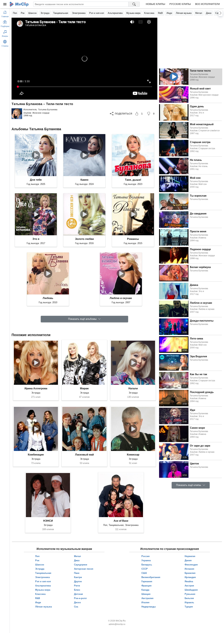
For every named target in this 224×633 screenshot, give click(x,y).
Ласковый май (84, 454)
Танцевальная (60, 13)
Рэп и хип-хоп (96, 13)
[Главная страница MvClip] (19, 4)
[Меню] (5, 4)
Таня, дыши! (133, 179)
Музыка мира (133, 13)
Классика (149, 13)
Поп (15, 13)
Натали (133, 388)
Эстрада (44, 13)
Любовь (48, 298)
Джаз (208, 13)
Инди (169, 13)
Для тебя (36, 179)
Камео (84, 179)
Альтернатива (115, 13)
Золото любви (84, 238)
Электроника (78, 13)
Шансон (32, 13)
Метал (198, 13)
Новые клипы (155, 4)
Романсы (133, 238)
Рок (22, 13)
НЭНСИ (48, 520)
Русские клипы (180, 4)
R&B (160, 13)
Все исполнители (207, 4)
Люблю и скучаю (121, 298)
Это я (35, 238)
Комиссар (133, 454)
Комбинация (36, 454)
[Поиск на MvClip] (134, 4)
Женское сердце (41, 113)
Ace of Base (121, 520)
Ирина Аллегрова (35, 388)
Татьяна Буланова (47, 109)
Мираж (84, 388)
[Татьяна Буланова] (17, 113)
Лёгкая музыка (183, 13)
